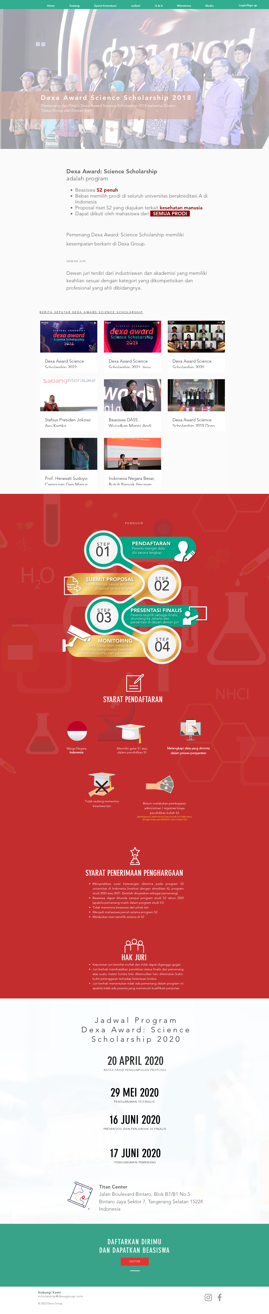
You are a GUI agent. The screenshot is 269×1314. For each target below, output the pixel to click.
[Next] (246, 78)
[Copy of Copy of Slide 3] (145, 141)
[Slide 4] (127, 141)
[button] (188, 5)
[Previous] (22, 78)
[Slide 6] (134, 141)
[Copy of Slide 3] (142, 141)
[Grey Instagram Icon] (208, 1297)
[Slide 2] (123, 141)
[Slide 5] (131, 141)
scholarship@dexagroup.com (60, 1296)
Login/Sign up (248, 5)
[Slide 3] (138, 141)
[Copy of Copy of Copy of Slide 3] (149, 141)
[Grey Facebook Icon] (219, 1297)
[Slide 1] (120, 141)
